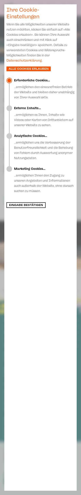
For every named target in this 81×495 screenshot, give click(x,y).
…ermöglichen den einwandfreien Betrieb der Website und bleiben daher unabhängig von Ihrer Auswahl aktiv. (44, 89)
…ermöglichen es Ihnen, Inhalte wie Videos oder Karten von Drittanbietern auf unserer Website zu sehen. (43, 116)
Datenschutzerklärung (24, 60)
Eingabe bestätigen (26, 205)
